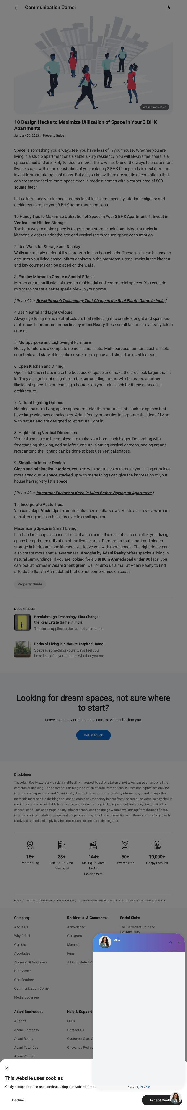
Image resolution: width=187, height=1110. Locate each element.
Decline (18, 1100)
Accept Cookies (162, 1100)
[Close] (6, 1068)
